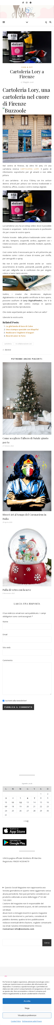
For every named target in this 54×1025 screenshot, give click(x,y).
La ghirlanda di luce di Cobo (19, 326)
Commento (8, 660)
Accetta (27, 1001)
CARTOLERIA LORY (29, 169)
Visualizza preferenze (27, 1015)
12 (20, 802)
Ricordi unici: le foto (16, 335)
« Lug (26, 821)
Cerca (46, 942)
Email (5, 634)
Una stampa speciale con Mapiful (22, 329)
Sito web (6, 647)
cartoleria (8, 344)
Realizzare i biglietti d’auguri (20, 332)
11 (13, 802)
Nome (5, 621)
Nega (27, 1008)
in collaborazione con (24, 344)
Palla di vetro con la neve (17, 589)
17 (6, 806)
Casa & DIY (27, 67)
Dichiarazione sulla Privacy (32, 1021)
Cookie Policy (16, 1021)
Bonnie (8, 350)
